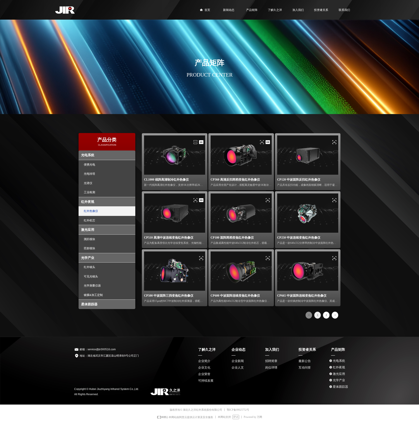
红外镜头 (89, 267)
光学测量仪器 (92, 285)
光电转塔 (89, 173)
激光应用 (87, 229)
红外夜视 (87, 201)
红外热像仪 (91, 211)
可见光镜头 (91, 276)
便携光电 (89, 164)
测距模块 (89, 239)
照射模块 (89, 248)
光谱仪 (88, 183)
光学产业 (87, 258)
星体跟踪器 (89, 304)
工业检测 (89, 192)
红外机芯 (89, 220)
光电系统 (87, 155)
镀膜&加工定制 (93, 295)
